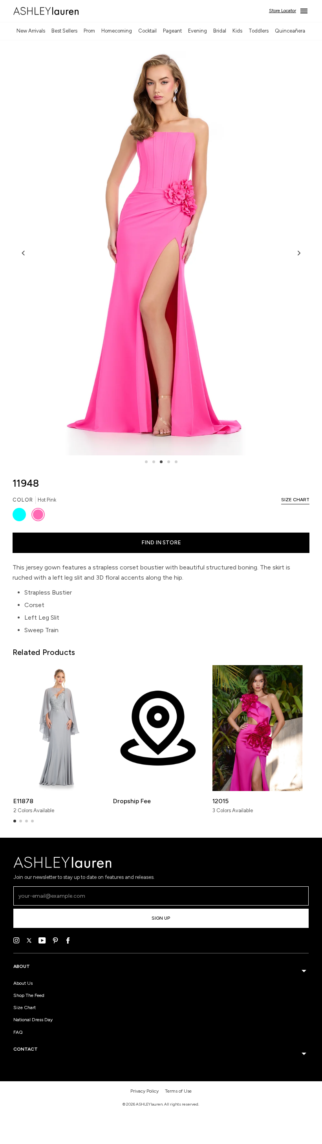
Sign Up (161, 918)
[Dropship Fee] (158, 728)
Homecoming (116, 31)
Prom (89, 31)
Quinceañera (290, 31)
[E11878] (58, 728)
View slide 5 (176, 461)
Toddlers (259, 31)
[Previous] (23, 253)
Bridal (219, 31)
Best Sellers (64, 31)
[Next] (298, 253)
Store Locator (282, 10)
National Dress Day (33, 1019)
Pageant (172, 31)
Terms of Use (178, 1091)
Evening (197, 31)
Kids (237, 31)
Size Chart (24, 1007)
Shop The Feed (28, 995)
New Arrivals (30, 31)
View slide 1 (146, 461)
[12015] (257, 728)
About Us (23, 983)
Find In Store (161, 542)
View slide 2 (153, 461)
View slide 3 (161, 461)
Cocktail (147, 31)
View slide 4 (168, 461)
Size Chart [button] (295, 499)
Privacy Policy (144, 1091)
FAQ (18, 1032)
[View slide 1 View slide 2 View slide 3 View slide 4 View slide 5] (161, 253)
